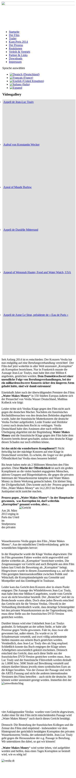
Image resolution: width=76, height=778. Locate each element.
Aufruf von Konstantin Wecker (21, 144)
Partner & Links (18, 55)
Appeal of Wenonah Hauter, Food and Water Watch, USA (37, 272)
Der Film (14, 35)
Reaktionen (15, 48)
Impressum (15, 61)
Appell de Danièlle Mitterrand (20, 229)
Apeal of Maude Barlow (17, 187)
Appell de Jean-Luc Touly (18, 101)
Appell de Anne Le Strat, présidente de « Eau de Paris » (35, 314)
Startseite (14, 31)
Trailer (12, 38)
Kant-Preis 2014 (18, 41)
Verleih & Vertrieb (19, 51)
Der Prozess (16, 45)
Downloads (15, 58)
